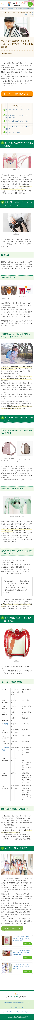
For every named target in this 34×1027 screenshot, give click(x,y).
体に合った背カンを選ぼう (14, 132)
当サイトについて (16, 1007)
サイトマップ (7, 1012)
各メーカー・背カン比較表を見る (16, 94)
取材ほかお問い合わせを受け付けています (16, 1002)
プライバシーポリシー (23, 1012)
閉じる (20, 105)
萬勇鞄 (5, 724)
